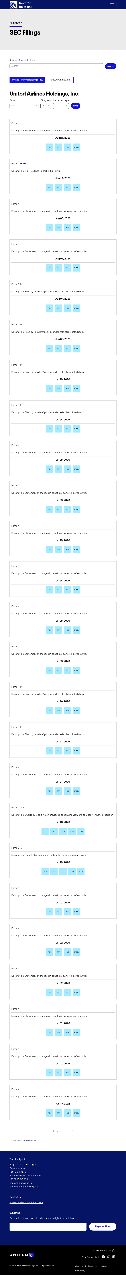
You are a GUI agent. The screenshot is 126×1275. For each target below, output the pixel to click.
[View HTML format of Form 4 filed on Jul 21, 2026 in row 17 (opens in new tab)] (76, 791)
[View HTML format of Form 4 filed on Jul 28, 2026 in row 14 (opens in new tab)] (76, 670)
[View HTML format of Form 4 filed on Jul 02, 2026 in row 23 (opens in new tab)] (76, 1032)
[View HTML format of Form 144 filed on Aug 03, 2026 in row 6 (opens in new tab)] (76, 348)
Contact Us (105, 1266)
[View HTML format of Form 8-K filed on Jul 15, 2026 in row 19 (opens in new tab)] (81, 871)
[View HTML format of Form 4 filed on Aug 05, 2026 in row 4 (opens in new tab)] (76, 268)
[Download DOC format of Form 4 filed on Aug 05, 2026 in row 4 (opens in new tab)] (58, 268)
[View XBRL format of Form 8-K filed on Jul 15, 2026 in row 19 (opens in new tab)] (72, 871)
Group (13, 100)
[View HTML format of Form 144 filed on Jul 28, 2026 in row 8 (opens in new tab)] (76, 429)
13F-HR (22, 164)
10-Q (21, 807)
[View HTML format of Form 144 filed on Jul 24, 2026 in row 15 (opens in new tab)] (76, 710)
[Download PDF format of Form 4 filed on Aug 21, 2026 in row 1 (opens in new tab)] (49, 147)
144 (20, 284)
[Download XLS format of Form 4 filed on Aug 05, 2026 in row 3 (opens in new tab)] (67, 227)
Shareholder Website (21, 1183)
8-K (20, 848)
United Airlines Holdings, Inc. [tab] (27, 80)
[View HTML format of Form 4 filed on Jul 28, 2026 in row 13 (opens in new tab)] (76, 630)
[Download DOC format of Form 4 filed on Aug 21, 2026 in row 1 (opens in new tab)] (58, 147)
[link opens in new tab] (22, 1255)
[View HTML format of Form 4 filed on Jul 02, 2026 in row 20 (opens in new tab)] (76, 911)
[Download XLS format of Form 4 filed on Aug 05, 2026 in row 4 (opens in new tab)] (67, 268)
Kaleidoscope (30, 1141)
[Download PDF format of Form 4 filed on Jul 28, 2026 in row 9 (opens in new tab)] (49, 469)
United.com (79, 1266)
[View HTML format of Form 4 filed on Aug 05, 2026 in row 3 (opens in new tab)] (76, 227)
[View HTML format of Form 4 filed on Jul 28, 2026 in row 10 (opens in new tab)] (76, 509)
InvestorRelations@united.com (26, 1202)
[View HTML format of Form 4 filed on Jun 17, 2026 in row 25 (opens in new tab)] (76, 1113)
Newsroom (92, 1266)
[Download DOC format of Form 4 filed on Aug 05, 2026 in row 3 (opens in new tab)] (58, 227)
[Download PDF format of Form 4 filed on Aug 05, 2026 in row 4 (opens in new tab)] (49, 268)
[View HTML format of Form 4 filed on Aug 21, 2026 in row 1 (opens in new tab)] (76, 147)
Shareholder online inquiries (24, 1187)
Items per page (61, 100)
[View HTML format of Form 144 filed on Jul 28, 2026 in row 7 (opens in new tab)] (76, 388)
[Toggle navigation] (112, 5)
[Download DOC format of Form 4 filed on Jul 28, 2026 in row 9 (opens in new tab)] (58, 469)
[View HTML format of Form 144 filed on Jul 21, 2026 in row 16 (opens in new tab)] (76, 750)
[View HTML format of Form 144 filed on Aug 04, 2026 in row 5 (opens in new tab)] (76, 308)
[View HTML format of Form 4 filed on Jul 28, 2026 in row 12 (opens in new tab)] (76, 589)
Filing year (45, 100)
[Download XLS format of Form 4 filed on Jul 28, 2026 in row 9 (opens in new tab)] (67, 469)
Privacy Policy (79, 1271)
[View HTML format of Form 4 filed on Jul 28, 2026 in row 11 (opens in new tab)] (76, 549)
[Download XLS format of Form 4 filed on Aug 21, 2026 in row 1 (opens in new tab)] (67, 147)
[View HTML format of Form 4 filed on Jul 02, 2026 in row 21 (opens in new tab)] (76, 952)
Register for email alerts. (22, 60)
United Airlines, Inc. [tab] (60, 80)
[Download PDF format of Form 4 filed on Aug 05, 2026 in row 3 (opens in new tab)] (49, 227)
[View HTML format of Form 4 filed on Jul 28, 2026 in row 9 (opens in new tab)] (76, 469)
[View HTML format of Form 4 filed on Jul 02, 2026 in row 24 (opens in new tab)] (76, 1072)
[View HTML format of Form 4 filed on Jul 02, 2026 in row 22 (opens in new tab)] (76, 992)
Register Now (102, 1226)
